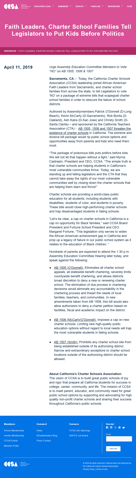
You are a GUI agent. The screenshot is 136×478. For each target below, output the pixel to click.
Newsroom (10, 51)
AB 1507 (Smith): (66, 342)
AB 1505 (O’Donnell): (69, 267)
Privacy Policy (89, 469)
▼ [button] (53, 6)
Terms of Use (101, 469)
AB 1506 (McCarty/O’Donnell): (75, 319)
